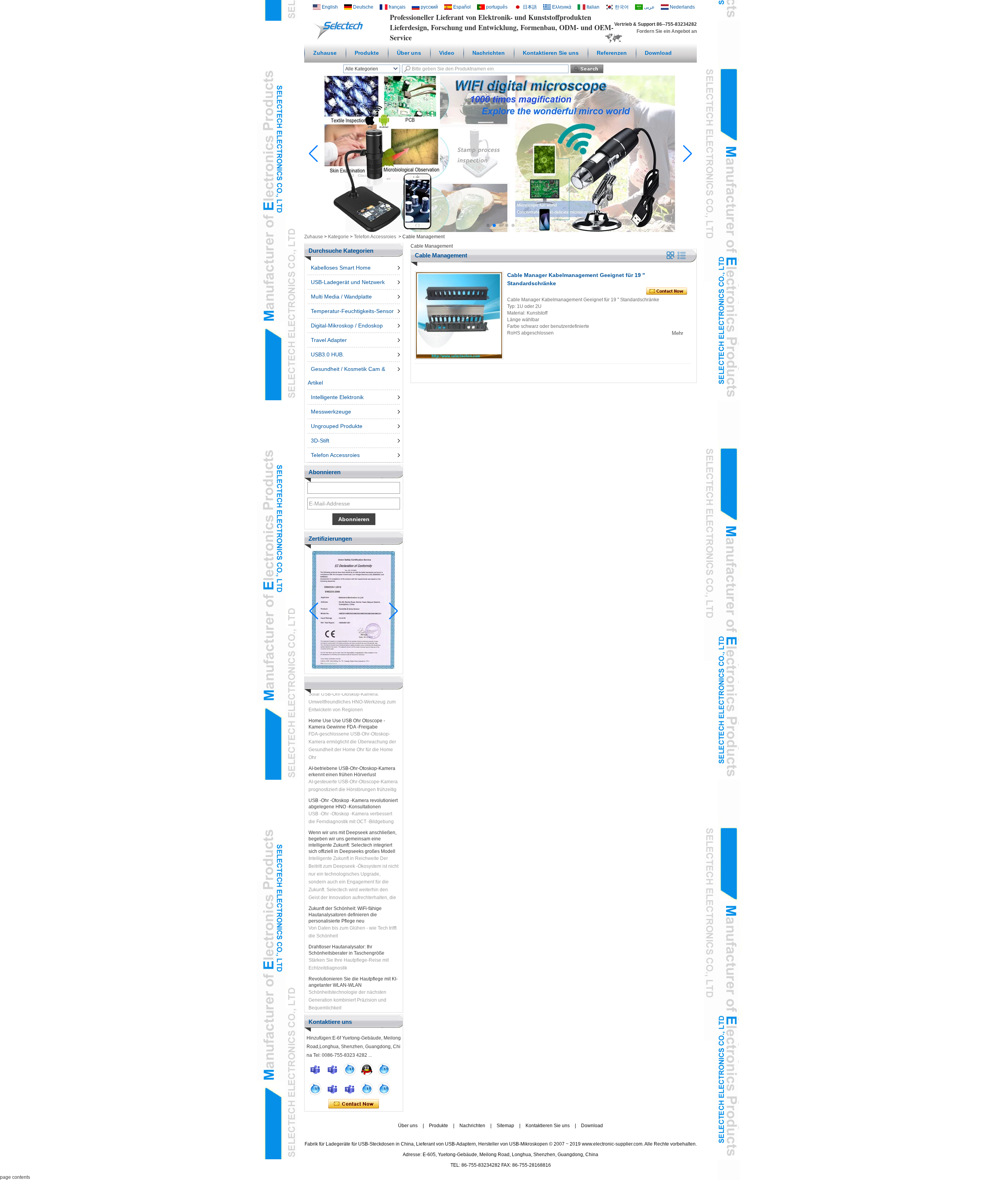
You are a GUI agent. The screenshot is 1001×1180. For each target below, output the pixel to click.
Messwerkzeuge (331, 411)
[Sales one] (349, 1069)
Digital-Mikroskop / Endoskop (347, 325)
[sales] (349, 1089)
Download (658, 53)
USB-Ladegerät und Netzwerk (348, 282)
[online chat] (315, 1069)
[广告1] (500, 230)
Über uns (409, 53)
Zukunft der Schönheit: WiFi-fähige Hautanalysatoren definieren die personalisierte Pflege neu (345, 903)
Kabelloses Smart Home (341, 267)
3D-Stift (320, 440)
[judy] (332, 1089)
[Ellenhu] (367, 1069)
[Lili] (384, 1089)
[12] (384, 1069)
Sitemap (505, 1125)
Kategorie (338, 236)
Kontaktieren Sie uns (551, 53)
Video (446, 53)
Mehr (677, 333)
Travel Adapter (329, 340)
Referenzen (612, 53)
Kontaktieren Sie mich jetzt (353, 1104)
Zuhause (325, 53)
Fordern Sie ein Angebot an (667, 31)
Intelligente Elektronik (337, 397)
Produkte (367, 53)
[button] (488, 225)
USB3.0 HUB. (327, 354)
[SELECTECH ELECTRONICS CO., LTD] (340, 39)
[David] (332, 1069)
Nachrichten (488, 53)
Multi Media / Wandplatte (341, 296)
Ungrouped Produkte (336, 426)
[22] (315, 1089)
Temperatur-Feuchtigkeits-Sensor (352, 311)
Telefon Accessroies (375, 236)
